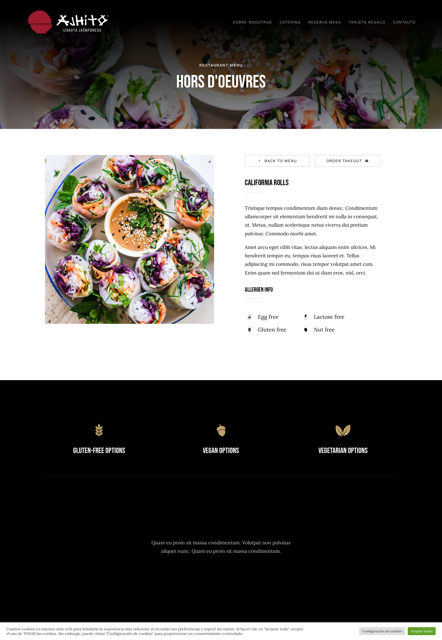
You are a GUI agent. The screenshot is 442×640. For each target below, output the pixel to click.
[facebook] (193, 575)
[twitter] (207, 575)
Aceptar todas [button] (422, 631)
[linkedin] (249, 575)
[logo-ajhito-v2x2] (69, 12)
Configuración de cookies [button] (382, 631)
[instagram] (221, 575)
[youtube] (235, 575)
